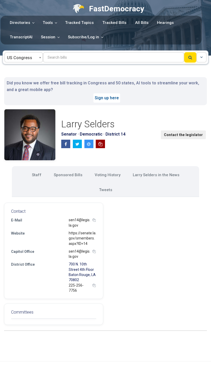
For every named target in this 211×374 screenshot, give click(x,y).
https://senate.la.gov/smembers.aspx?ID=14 (82, 238)
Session (48, 37)
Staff (36, 175)
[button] (201, 57)
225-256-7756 (76, 287)
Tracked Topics (79, 22)
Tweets (105, 190)
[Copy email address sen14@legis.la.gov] (94, 220)
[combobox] (23, 57)
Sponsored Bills (68, 175)
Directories (20, 22)
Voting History (107, 175)
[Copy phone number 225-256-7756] (94, 285)
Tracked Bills (114, 22)
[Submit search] (190, 57)
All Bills (141, 22)
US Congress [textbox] (19, 57)
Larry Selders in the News (156, 175)
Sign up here (107, 97)
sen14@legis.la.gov (79, 222)
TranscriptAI (21, 37)
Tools (48, 22)
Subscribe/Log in (83, 37)
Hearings (165, 22)
